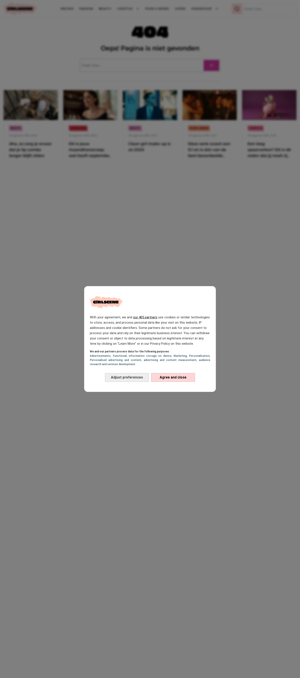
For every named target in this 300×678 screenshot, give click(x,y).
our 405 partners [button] (145, 317)
